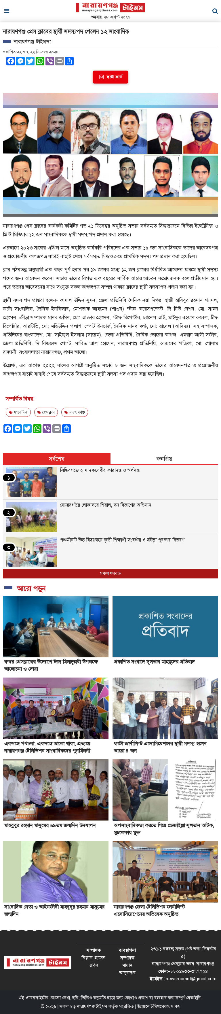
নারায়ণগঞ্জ (76, 412)
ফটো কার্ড (114, 77)
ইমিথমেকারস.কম (165, 1006)
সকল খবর (109, 573)
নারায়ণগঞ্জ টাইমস (92, 1006)
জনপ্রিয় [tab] (164, 459)
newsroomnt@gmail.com (191, 979)
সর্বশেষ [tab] (56, 459)
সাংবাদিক (20, 412)
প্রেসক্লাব (48, 412)
